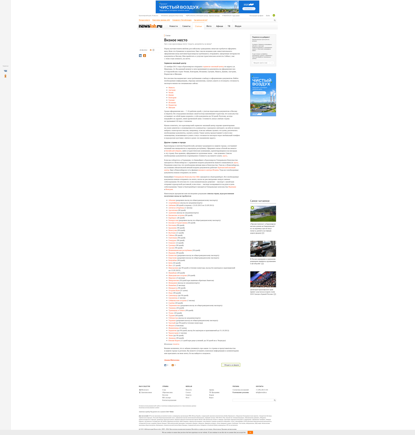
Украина (172, 320)
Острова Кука (174, 290)
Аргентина (172, 210)
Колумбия (172, 260)
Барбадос (172, 218)
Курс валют (236, 16)
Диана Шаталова (171, 360)
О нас (164, 390)
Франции (232, 187)
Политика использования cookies (149, 407)
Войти (268, 16)
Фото (187, 398)
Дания (171, 95)
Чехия (170, 92)
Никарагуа (172, 288)
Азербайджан (174, 203)
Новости (189, 390)
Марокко (172, 278)
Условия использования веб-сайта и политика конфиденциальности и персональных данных (167, 406)
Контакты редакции (169, 400)
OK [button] (250, 432)
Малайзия (172, 273)
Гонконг (171, 243)
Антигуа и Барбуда (176, 208)
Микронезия (173, 280)
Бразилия (172, 228)
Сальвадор (172, 295)
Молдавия (172, 283)
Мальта (171, 87)
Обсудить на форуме (231, 365)
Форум (211, 395)
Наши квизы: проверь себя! (161, 20)
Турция (171, 315)
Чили (170, 335)
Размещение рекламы (241, 392)
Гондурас (172, 240)
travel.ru (176, 344)
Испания (172, 102)
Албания (172, 205)
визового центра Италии (208, 170)
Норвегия (172, 105)
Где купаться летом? (201, 20)
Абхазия (171, 200)
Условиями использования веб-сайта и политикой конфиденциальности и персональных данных (262, 47)
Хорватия (172, 330)
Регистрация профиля (256, 16)
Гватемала (172, 238)
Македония (173, 268)
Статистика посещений (241, 390)
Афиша (211, 390)
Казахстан (172, 255)
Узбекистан (173, 318)
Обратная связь (167, 392)
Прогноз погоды (214, 16)
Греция (171, 100)
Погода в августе (144, 20)
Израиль (172, 253)
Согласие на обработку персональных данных (259, 54)
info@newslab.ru (261, 392)
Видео (211, 398)
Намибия (172, 285)
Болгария (172, 97)
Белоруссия (173, 220)
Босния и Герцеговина (177, 223)
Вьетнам (172, 233)
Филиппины (173, 328)
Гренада (171, 245)
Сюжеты (188, 395)
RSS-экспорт (166, 398)
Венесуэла (172, 230)
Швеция (171, 107)
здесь (225, 156)
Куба (170, 263)
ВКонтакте (145, 390)
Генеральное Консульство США (187, 177)
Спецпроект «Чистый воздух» (182, 20)
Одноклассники (146, 392)
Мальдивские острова (177, 275)
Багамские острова (176, 215)
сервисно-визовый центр (213, 66)
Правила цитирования (228, 429)
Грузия (171, 248)
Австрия (172, 90)
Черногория (173, 333)
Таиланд (172, 308)
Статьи (167, 35)
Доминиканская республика (180, 250)
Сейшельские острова (177, 300)
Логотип (165, 395)
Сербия (171, 303)
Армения (172, 213)
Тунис (171, 313)
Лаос (170, 265)
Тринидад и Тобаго (176, 310)
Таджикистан (174, 305)
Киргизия (172, 258)
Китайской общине (173, 151)
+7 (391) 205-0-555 (262, 390)
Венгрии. (169, 189)
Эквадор (172, 338)
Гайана (171, 235)
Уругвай (171, 323)
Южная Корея (174, 340)
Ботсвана (172, 225)
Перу (170, 293)
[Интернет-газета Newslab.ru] (151, 26)
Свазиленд (172, 298)
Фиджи (171, 325)
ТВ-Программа (214, 392)
